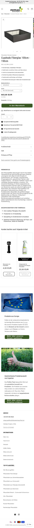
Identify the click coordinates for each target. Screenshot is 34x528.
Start (2, 13)
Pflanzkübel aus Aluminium (10, 488)
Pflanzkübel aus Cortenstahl (11, 481)
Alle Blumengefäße (8, 470)
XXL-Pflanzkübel (8, 496)
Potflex (11, 525)
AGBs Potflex (7, 448)
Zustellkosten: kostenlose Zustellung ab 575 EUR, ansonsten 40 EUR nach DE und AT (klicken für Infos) (16, 138)
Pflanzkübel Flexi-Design (10, 473)
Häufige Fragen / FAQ (9, 424)
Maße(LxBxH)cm (5, 83)
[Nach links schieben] (13, 51)
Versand (5, 444)
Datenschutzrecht (8, 459)
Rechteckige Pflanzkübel (10, 507)
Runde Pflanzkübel (8, 503)
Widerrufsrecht (7, 452)
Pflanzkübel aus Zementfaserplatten (13, 477)
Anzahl (3, 114)
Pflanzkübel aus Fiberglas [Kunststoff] (14, 485)
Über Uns (6, 437)
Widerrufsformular (8, 455)
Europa (25, 322)
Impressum (6, 440)
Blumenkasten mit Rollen (10, 500)
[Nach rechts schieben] (20, 51)
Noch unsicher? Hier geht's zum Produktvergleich (15, 160)
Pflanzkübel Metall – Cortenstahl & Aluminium (16, 492)
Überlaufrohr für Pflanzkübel (6, 265)
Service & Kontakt (8, 427)
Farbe (2, 88)
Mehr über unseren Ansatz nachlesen (15, 337)
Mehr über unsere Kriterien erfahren (14, 401)
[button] (2, 9)
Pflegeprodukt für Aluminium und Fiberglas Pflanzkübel (24, 265)
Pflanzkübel (7, 13)
